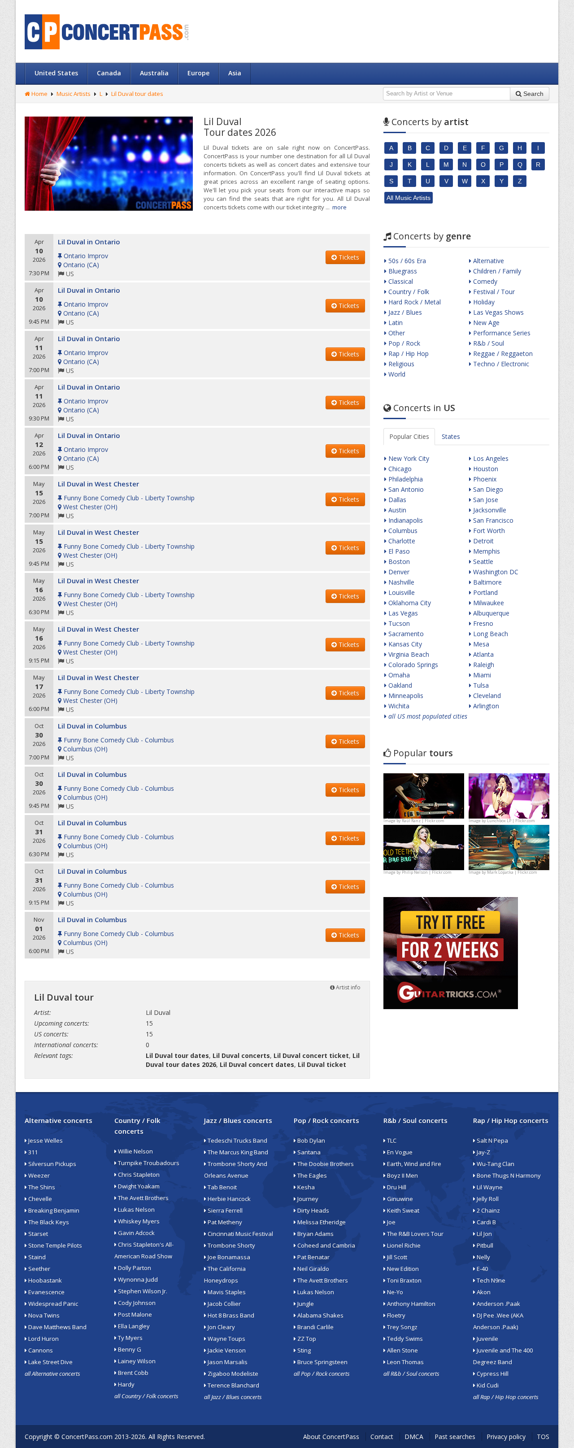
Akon (483, 1292)
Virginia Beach (408, 654)
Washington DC (494, 572)
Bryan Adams (315, 1234)
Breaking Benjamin (53, 1210)
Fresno (482, 623)
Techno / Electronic (500, 364)
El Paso (398, 551)
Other (396, 333)
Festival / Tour (493, 291)
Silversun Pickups (51, 1164)
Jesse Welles (45, 1140)
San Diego (487, 489)
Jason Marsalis (227, 1362)
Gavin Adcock (136, 1233)
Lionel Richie (403, 1245)
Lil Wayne (489, 1187)
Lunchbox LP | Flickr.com (511, 821)
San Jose (484, 499)
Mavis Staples (226, 1292)
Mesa (480, 644)
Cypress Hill (492, 1374)
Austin (396, 510)
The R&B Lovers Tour (415, 1234)
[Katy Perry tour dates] (509, 795)
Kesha (305, 1187)
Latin (395, 322)
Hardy (126, 1384)
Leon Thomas (405, 1362)
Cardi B (485, 1222)
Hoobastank (44, 1280)
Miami (481, 675)
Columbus (402, 530)
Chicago (399, 468)
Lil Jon (483, 1234)
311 (32, 1152)
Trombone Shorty (230, 1245)
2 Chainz (487, 1210)
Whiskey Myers (138, 1221)
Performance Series (501, 333)
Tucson (398, 623)
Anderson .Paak (497, 1304)
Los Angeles (490, 458)
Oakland (399, 685)
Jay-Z (482, 1152)
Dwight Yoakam (138, 1186)
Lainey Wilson (136, 1361)
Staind (36, 1257)
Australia (154, 73)
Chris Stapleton (138, 1175)
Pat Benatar (313, 1257)
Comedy (484, 281)
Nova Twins (43, 1315)
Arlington (485, 706)
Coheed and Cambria (325, 1245)
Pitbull (484, 1245)
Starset (37, 1234)
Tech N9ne (490, 1280)
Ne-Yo (394, 1292)
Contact (381, 1436)
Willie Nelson (135, 1151)
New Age (485, 322)
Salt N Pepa (491, 1140)
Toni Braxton (404, 1280)
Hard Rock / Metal (414, 302)
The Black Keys (48, 1222)
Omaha (398, 675)
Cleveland (486, 695)
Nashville (400, 582)
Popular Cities (409, 436)
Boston (398, 561)
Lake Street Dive (50, 1362)
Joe (391, 1222)
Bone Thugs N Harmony (508, 1175)
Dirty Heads (312, 1210)
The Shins (41, 1187)
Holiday (483, 302)
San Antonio (405, 489)
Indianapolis (405, 520)
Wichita (398, 706)
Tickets (348, 257)
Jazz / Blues (404, 312)
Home (39, 94)
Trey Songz (401, 1327)
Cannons (40, 1350)
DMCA (413, 1436)
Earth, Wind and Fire (413, 1164)
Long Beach (489, 633)
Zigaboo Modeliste (232, 1374)
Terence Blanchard (232, 1385)
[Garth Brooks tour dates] (509, 846)
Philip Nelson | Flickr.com (427, 872)
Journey (307, 1199)
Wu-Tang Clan (494, 1164)
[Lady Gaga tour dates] (423, 846)
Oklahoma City (409, 602)
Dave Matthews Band (57, 1327)
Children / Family (496, 271)
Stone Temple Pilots (54, 1245)
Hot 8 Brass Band (230, 1315)
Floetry (395, 1315)
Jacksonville (488, 510)
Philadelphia (405, 479)
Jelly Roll (487, 1199)
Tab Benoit (221, 1187)
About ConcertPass (331, 1436)
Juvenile (486, 1339)
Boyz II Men (402, 1175)
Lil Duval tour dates (137, 94)
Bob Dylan (310, 1140)
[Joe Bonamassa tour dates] (423, 795)
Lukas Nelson (136, 1209)
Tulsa (480, 685)
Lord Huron (43, 1339)
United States (56, 73)
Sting (303, 1350)
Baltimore (486, 582)
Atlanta (482, 654)
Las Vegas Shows (497, 312)
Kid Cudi (487, 1385)
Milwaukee (487, 602)
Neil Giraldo (312, 1269)
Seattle (482, 561)
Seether (38, 1269)
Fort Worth (488, 530)
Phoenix (483, 479)
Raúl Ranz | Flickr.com (423, 821)
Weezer (38, 1175)
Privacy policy (506, 1436)
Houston (484, 468)
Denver (398, 572)
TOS (543, 1436)
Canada (109, 73)
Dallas (396, 499)
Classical (400, 281)
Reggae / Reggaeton (502, 353)
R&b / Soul (487, 343)
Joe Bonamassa (228, 1257)
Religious (400, 364)
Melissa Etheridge (321, 1222)
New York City (408, 458)
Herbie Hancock (228, 1199)
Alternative (487, 260)
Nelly (482, 1257)
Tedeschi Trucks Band (236, 1140)
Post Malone (134, 1314)
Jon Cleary (220, 1327)
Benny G (129, 1349)
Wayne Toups (225, 1339)
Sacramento (405, 633)
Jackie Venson (226, 1350)
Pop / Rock (403, 343)
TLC (391, 1140)
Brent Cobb (132, 1373)
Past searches (455, 1436)
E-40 (481, 1269)
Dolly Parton (134, 1268)
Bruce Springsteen (322, 1362)
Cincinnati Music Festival (239, 1234)
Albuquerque (490, 613)
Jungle (305, 1304)
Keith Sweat (402, 1210)
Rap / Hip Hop (408, 353)
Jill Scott (396, 1257)
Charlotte (401, 541)
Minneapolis (405, 695)
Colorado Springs (412, 664)
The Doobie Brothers (325, 1164)
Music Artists (74, 94)
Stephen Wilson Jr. (142, 1291)
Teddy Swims (404, 1339)
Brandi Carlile (315, 1327)
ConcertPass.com (87, 1436)
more (339, 207)
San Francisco (492, 520)
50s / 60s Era (406, 260)
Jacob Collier (223, 1304)
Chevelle (39, 1199)
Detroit (482, 541)
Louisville (401, 592)
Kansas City (404, 644)
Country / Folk (408, 291)
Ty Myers (130, 1338)
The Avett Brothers (143, 1198)
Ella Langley (133, 1326)
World (396, 374)
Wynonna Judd (137, 1279)
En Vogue (399, 1152)
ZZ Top (306, 1339)
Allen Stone (402, 1350)
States (451, 436)
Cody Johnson (136, 1303)
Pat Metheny (224, 1222)
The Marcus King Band (237, 1152)
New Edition (402, 1269)
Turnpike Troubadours (148, 1163)
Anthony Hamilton (410, 1304)
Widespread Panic (52, 1304)
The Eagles (311, 1175)
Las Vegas (402, 613)
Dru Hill (396, 1187)
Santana (308, 1152)
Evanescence (46, 1292)
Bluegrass (402, 271)
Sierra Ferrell (224, 1210)
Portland (484, 592)
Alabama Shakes (320, 1315)
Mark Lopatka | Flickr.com (512, 872)
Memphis (485, 551)
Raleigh (482, 664)
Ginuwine (399, 1199)
